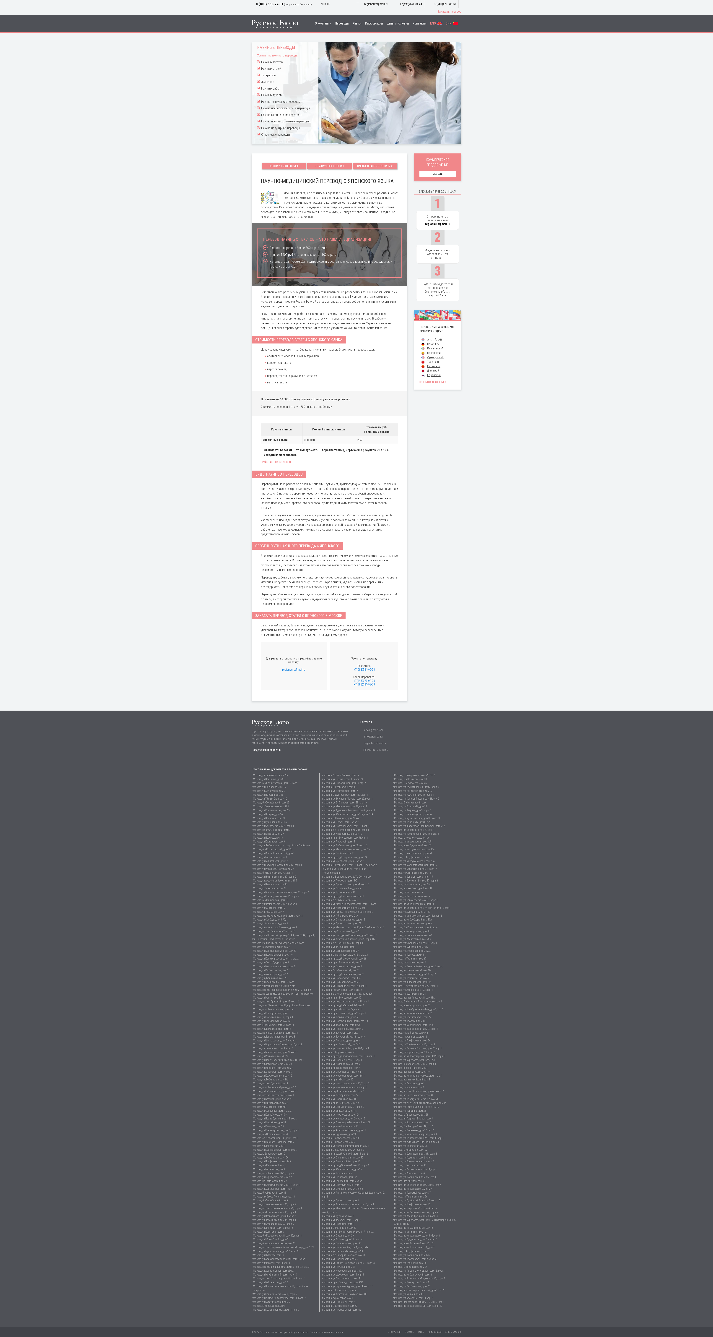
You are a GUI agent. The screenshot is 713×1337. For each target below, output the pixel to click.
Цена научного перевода (329, 166)
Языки (357, 23)
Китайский (433, 366)
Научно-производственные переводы (285, 121)
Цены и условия (398, 23)
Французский (435, 357)
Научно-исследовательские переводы (285, 108)
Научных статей (271, 68)
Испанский (434, 353)
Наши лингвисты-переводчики (375, 166)
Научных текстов (272, 62)
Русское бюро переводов (295, 1332)
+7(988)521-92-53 (444, 4)
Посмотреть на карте (375, 749)
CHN (449, 23)
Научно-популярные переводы (280, 128)
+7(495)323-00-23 (411, 4)
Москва (325, 4)
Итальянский (435, 348)
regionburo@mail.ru (376, 4)
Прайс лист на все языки (276, 462)
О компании (323, 23)
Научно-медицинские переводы (281, 115)
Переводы (342, 23)
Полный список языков (433, 382)
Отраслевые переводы (275, 134)
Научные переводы (276, 47)
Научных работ (270, 88)
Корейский (434, 375)
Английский (434, 339)
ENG (433, 23)
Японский (433, 370)
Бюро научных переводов (284, 166)
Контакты (420, 23)
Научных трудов (271, 95)
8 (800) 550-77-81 (269, 4)
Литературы (268, 75)
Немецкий (433, 344)
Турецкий (433, 362)
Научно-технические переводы (280, 101)
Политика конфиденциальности (326, 1332)
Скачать (438, 173)
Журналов (267, 82)
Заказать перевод (449, 11)
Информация (374, 23)
